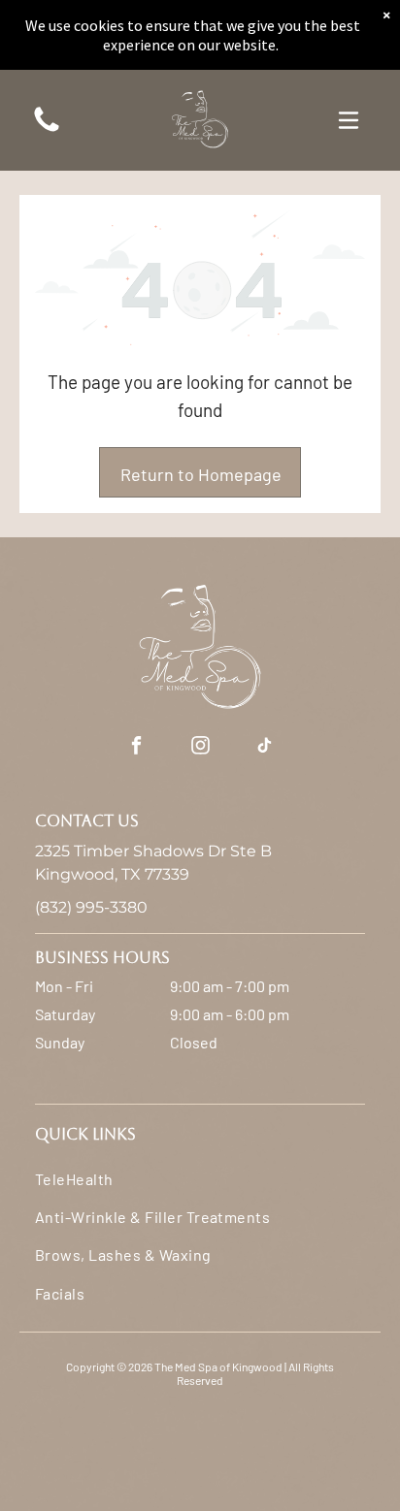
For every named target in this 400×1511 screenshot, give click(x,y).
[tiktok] (264, 747)
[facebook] (136, 747)
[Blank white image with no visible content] (46, 129)
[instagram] (200, 747)
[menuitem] (200, 1178)
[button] (348, 120)
